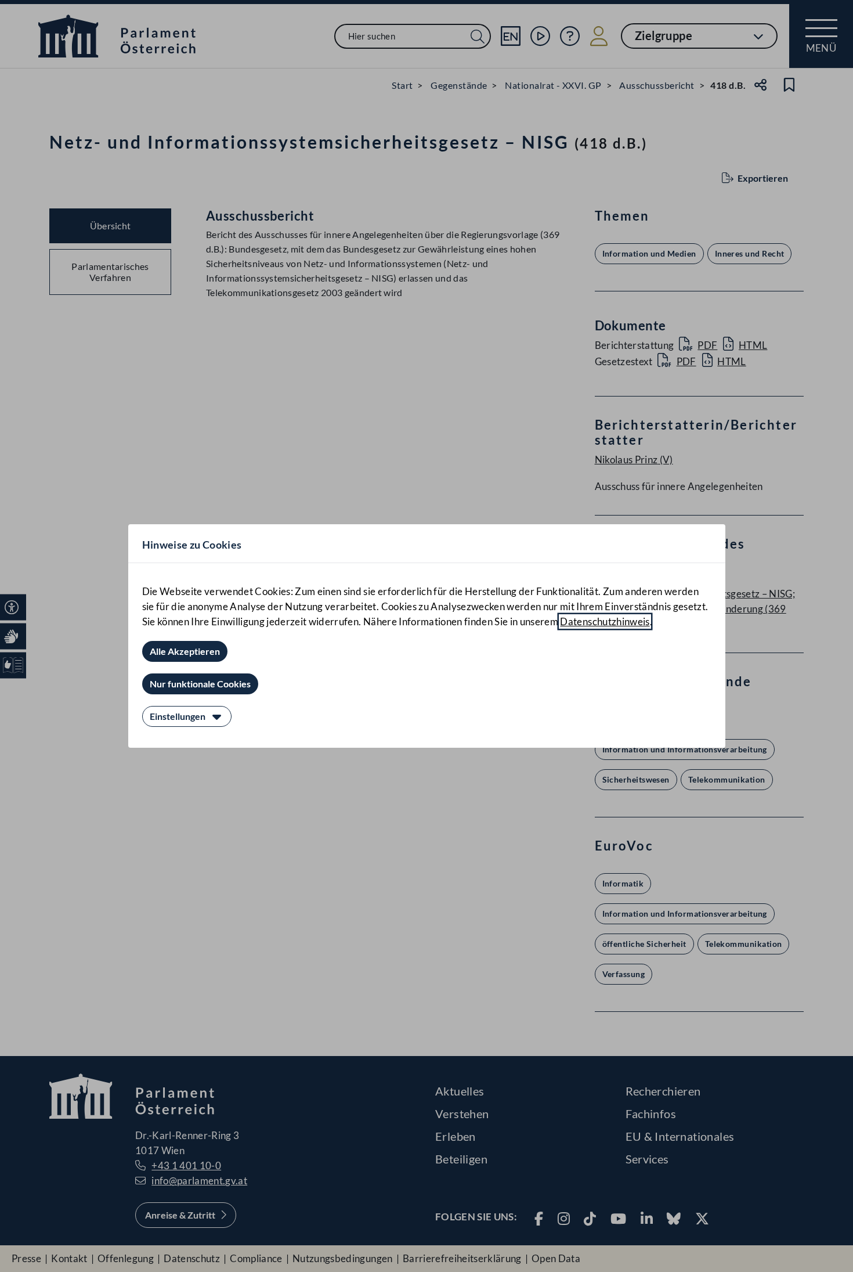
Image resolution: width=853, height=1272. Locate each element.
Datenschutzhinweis (604, 621)
